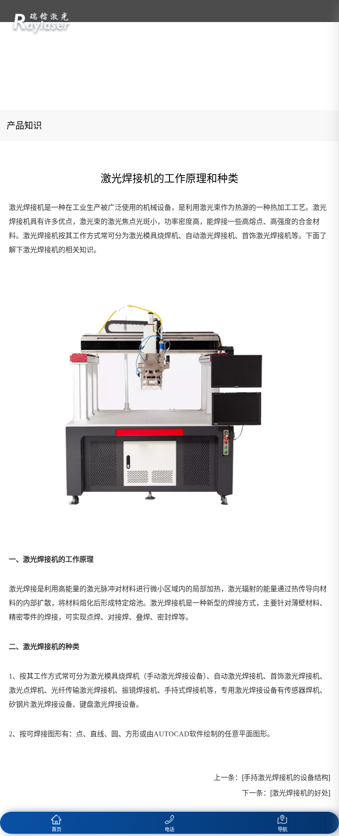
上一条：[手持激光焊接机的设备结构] (272, 777)
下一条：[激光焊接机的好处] (286, 793)
